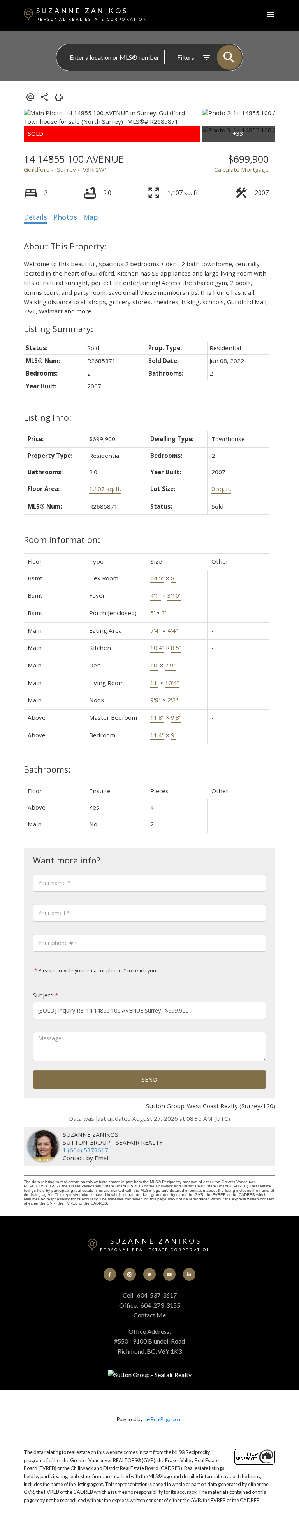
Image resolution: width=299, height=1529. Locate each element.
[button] (110, 1274)
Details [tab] (35, 217)
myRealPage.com (163, 1419)
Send (149, 1079)
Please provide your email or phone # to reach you (96, 970)
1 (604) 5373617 (85, 1150)
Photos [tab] (65, 217)
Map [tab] (90, 217)
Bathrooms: (47, 769)
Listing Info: (47, 417)
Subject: (43, 995)
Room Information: (62, 539)
